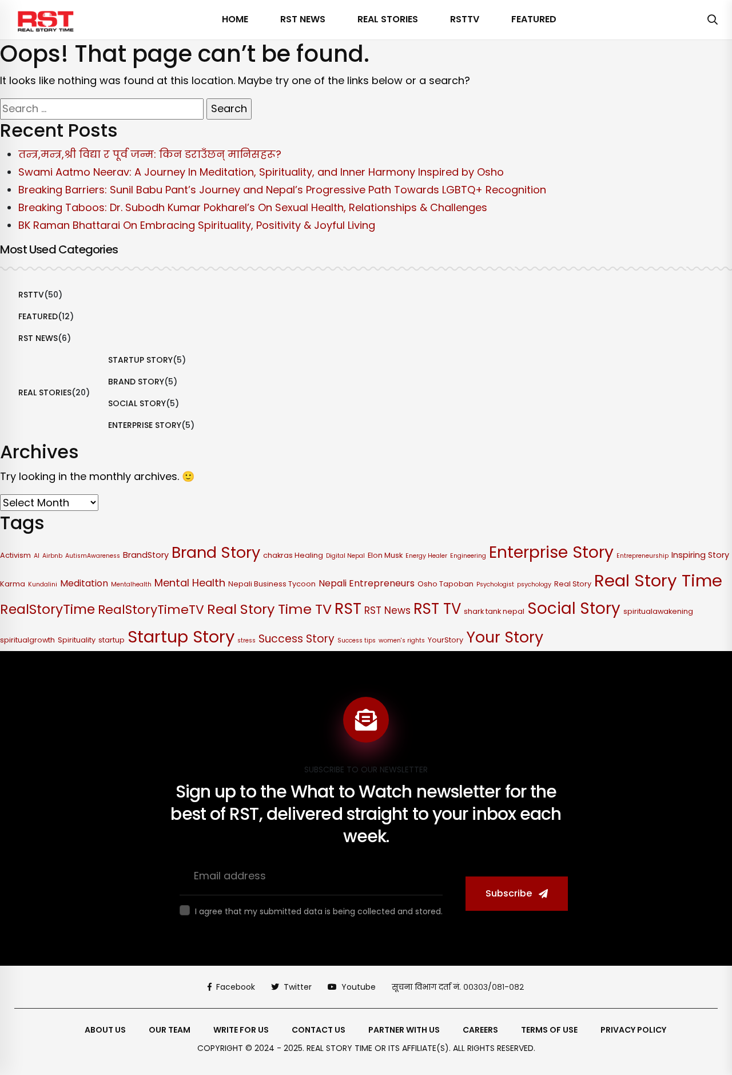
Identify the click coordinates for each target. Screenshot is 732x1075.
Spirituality (77, 640)
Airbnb (52, 556)
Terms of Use (549, 1030)
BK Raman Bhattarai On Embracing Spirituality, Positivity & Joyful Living (196, 225)
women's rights (402, 640)
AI (36, 556)
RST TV (437, 608)
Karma (12, 584)
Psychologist (495, 584)
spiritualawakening (658, 611)
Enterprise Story (144, 425)
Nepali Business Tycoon (272, 584)
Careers (480, 1030)
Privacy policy (633, 1030)
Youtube (358, 987)
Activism (15, 555)
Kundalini (42, 584)
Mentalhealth (131, 584)
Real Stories (387, 19)
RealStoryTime (47, 609)
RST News (302, 19)
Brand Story (136, 381)
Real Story (572, 584)
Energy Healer (426, 556)
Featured (533, 19)
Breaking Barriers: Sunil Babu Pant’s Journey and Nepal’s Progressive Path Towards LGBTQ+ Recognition (282, 190)
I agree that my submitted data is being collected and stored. (319, 911)
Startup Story (140, 360)
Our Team (169, 1030)
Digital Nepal (345, 556)
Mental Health (189, 583)
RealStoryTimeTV (151, 609)
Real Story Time (658, 580)
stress (246, 640)
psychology (534, 584)
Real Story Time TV (269, 609)
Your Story (504, 637)
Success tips (356, 640)
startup (111, 640)
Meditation (84, 583)
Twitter (298, 987)
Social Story (137, 403)
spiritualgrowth (27, 640)
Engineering (468, 556)
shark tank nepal (494, 611)
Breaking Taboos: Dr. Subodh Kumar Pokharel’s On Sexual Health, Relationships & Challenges (252, 207)
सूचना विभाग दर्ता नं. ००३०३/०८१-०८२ (458, 987)
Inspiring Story (700, 555)
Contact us (318, 1030)
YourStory (445, 640)
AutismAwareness (92, 556)
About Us (105, 1030)
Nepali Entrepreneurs (367, 583)
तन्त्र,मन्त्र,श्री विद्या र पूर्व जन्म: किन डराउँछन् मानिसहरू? (149, 154)
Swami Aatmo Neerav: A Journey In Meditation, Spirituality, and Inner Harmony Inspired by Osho (261, 172)
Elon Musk (385, 555)
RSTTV (464, 19)
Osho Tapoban (445, 584)
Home (235, 19)
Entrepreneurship (642, 556)
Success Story (296, 638)
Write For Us (241, 1030)
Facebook (235, 987)
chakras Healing (293, 555)
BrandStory (146, 555)
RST (348, 608)
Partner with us (404, 1030)
